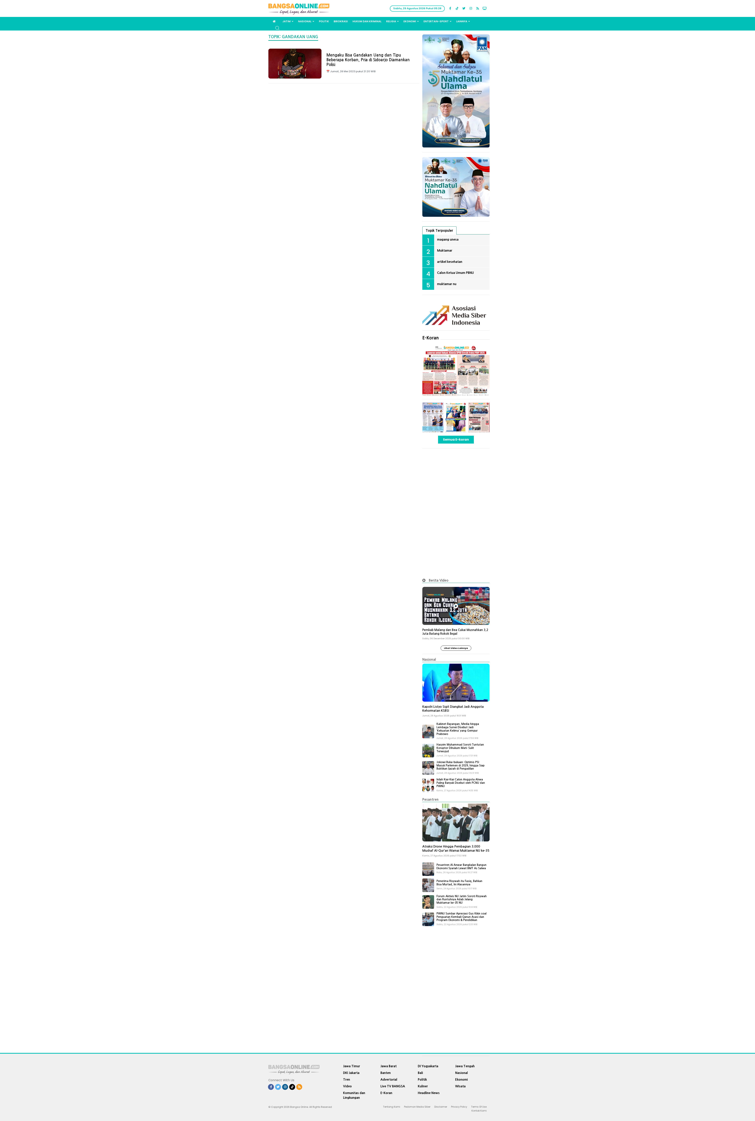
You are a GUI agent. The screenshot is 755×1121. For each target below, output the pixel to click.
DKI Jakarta (351, 1072)
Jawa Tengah (465, 1066)
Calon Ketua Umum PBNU (455, 272)
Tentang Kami (391, 1106)
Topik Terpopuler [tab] (439, 230)
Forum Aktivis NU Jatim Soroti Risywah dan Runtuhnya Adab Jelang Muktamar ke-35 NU (461, 899)
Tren (346, 1079)
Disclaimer (440, 1106)
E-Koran (430, 338)
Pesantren (430, 799)
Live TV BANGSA (392, 1086)
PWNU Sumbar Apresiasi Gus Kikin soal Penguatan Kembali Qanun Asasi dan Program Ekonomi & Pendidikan (461, 917)
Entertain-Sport (436, 21)
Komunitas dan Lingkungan (354, 1095)
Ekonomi (409, 21)
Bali (420, 1072)
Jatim (286, 21)
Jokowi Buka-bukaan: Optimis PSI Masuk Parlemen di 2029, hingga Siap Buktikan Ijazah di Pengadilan (460, 765)
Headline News (429, 1092)
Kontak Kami (479, 1110)
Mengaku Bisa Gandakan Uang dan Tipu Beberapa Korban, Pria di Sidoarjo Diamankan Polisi (368, 60)
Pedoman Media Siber (417, 1106)
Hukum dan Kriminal (367, 21)
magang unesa (448, 239)
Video (347, 1086)
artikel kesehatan (449, 261)
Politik (324, 21)
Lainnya (461, 21)
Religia (391, 21)
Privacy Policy (459, 1106)
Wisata (460, 1086)
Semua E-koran (456, 439)
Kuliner (423, 1086)
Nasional (304, 21)
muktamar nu (446, 283)
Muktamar (444, 250)
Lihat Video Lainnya (456, 648)
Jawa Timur (351, 1066)
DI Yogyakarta (428, 1066)
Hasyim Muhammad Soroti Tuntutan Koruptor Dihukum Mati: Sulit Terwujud (460, 748)
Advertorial (388, 1079)
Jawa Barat (388, 1066)
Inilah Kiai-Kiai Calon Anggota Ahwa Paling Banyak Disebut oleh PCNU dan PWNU (460, 782)
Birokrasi (341, 21)
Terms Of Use (479, 1106)
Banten (385, 1072)
